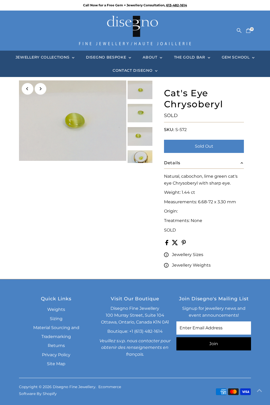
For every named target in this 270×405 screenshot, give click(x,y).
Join (213, 343)
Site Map (56, 363)
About (150, 57)
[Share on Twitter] (175, 243)
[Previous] (27, 89)
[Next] (40, 89)
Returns (56, 345)
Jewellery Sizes (187, 254)
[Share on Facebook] (167, 243)
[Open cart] (248, 30)
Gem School (236, 57)
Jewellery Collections (43, 57)
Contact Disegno (133, 70)
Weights (56, 309)
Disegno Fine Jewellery (74, 386)
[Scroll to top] (259, 390)
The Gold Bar (190, 57)
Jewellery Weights (191, 265)
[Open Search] (239, 30)
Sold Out (204, 146)
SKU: (169, 129)
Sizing (56, 318)
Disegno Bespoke (106, 57)
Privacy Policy (56, 354)
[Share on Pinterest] (184, 243)
